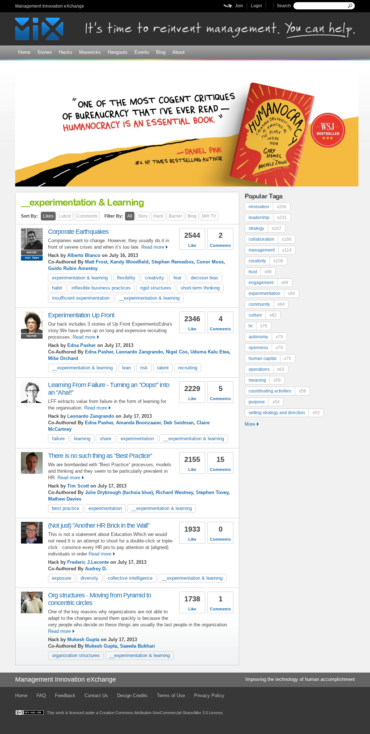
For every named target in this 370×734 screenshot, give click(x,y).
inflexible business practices (101, 288)
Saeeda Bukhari (137, 646)
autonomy (266, 336)
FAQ (41, 695)
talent (163, 367)
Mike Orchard (63, 358)
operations (266, 369)
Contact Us (96, 695)
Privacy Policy (209, 695)
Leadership (268, 217)
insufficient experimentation (80, 298)
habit (57, 288)
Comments (87, 216)
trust (260, 271)
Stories (44, 52)
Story (143, 216)
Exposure (61, 578)
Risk (144, 367)
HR (258, 326)
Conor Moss (210, 262)
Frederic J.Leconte (88, 562)
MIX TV (209, 216)
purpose (264, 401)
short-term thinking (200, 288)
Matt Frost (96, 262)
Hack (158, 216)
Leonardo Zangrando (139, 352)
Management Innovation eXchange (49, 6)
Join (239, 5)
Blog (160, 52)
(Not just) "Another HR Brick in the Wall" (98, 525)
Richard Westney (174, 492)
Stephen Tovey (212, 492)
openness (266, 347)
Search (284, 5)
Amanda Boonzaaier (138, 422)
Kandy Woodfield (129, 262)
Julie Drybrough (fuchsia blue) (119, 492)
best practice (65, 508)
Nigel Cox (177, 352)
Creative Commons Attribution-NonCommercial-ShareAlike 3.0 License (161, 713)
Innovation (268, 206)
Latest (65, 216)
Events (141, 52)
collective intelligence (130, 578)
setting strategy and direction (284, 412)
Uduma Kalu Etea (209, 352)
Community (267, 304)
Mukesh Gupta (83, 639)
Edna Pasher (81, 345)
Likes (48, 216)
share (105, 438)
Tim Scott (78, 486)
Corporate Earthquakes (78, 231)
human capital (270, 358)
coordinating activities (277, 391)
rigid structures (155, 288)
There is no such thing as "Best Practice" (100, 455)
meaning (265, 380)
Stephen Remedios (172, 262)
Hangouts (118, 52)
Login (256, 5)
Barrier (175, 216)
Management (270, 250)
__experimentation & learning (149, 298)
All (129, 216)
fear (177, 277)
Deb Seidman (179, 422)
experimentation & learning (80, 277)
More (250, 424)
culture (263, 315)
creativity (154, 277)
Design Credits (132, 695)
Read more (152, 247)
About (178, 52)
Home (24, 52)
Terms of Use (171, 695)
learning (82, 438)
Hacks (65, 52)
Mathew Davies (64, 499)
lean (126, 367)
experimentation (137, 438)
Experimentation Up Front (81, 315)
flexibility (126, 277)
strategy (265, 228)
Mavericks (90, 52)
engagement (268, 282)
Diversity (89, 578)
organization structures (76, 655)
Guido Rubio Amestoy (73, 268)
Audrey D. (96, 568)
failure (58, 438)
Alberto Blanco (83, 255)
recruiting (187, 367)
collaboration (270, 239)
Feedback (65, 695)
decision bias (204, 277)
